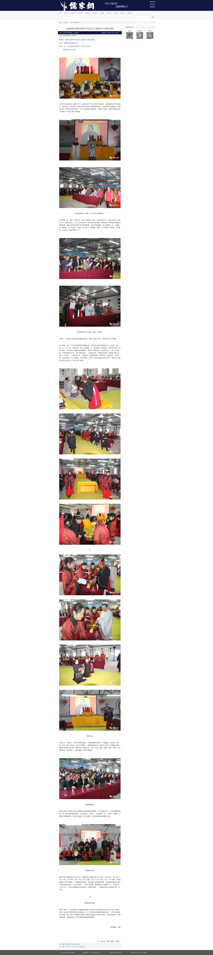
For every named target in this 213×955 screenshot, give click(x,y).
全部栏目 (129, 13)
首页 (60, 13)
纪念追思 (122, 13)
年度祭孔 (65, 22)
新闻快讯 (73, 13)
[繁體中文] (152, 1)
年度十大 (109, 13)
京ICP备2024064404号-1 (115, 952)
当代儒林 (102, 13)
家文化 (115, 13)
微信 (110, 941)
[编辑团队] (152, 6)
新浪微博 (105, 941)
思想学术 (66, 13)
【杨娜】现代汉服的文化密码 (72, 944)
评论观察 (95, 13)
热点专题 (80, 13)
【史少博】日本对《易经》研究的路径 (75, 946)
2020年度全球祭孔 (74, 22)
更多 (119, 941)
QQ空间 (114, 941)
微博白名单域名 (71, 952)
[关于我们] (152, 4)
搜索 (153, 17)
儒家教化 (87, 13)
